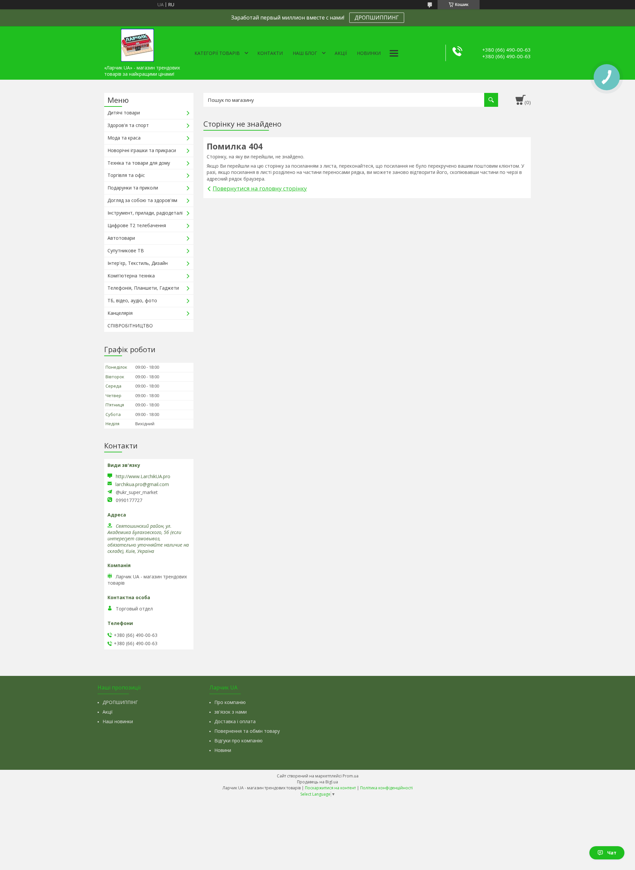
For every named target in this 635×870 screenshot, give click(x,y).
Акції (341, 53)
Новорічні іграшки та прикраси (141, 150)
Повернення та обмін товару (247, 731)
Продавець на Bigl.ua (317, 782)
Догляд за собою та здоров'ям (142, 200)
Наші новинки (118, 721)
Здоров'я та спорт (128, 125)
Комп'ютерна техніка (131, 275)
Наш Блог (305, 53)
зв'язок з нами (230, 712)
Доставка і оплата (235, 721)
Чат (611, 852)
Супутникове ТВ (125, 250)
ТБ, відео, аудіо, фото (132, 300)
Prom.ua (351, 776)
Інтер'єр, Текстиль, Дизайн (137, 263)
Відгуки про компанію (238, 740)
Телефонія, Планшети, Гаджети (143, 288)
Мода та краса (124, 138)
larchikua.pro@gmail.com (142, 484)
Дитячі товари (123, 112)
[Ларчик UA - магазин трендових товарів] (137, 44)
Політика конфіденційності (386, 788)
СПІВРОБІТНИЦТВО (130, 325)
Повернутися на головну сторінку (260, 188)
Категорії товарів (217, 53)
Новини (222, 750)
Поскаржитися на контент (330, 788)
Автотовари (121, 238)
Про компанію (230, 702)
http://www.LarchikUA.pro (143, 476)
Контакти (270, 53)
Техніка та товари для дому (138, 163)
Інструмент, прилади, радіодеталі (145, 213)
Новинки (369, 53)
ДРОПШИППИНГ (377, 17)
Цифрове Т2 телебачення (136, 225)
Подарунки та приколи (132, 188)
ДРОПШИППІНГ (120, 702)
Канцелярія (120, 313)
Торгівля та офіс (126, 175)
